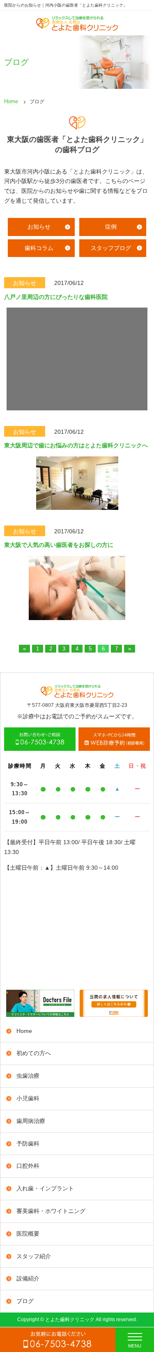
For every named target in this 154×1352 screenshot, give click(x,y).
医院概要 (27, 1233)
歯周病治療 (30, 1121)
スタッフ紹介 (33, 1256)
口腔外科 (27, 1165)
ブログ (25, 1301)
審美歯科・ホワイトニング (50, 1211)
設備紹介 (27, 1278)
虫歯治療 (27, 1075)
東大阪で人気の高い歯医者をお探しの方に (58, 545)
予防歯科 (27, 1143)
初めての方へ (33, 1053)
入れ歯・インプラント (45, 1188)
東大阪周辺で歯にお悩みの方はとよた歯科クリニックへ (76, 445)
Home (11, 101)
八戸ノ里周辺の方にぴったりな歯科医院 (56, 297)
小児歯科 (27, 1098)
